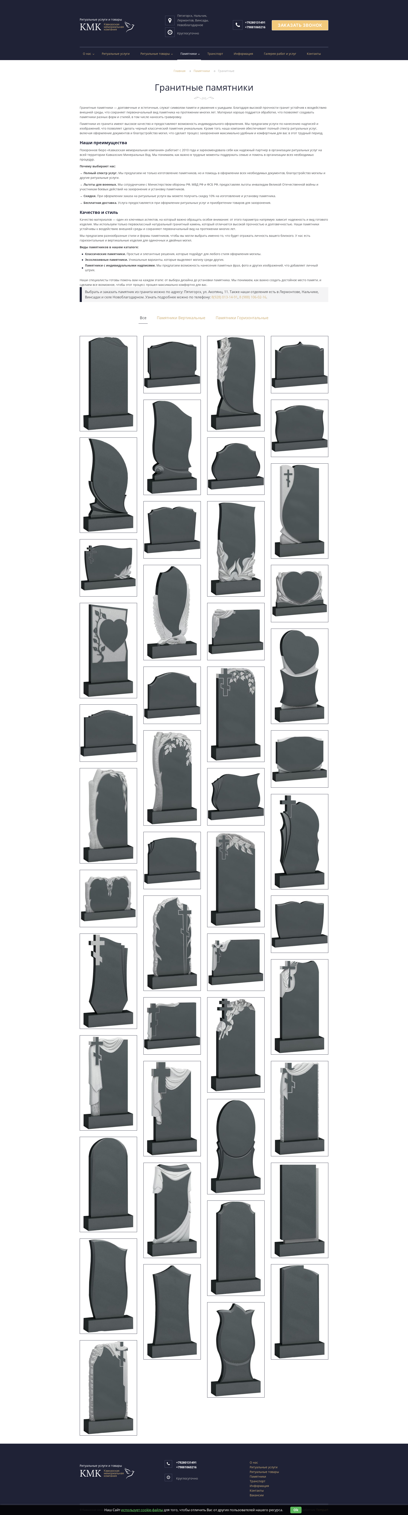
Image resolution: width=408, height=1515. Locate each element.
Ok (295, 1510)
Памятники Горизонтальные (242, 317)
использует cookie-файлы (142, 1510)
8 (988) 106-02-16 (252, 297)
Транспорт (215, 54)
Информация (243, 54)
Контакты (314, 54)
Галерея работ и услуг (280, 54)
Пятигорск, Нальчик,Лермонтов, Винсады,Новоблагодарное (193, 20)
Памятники (188, 54)
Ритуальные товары (155, 54)
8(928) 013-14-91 (224, 297)
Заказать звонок (300, 25)
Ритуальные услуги (116, 54)
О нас (87, 54)
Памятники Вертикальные (181, 317)
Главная (180, 71)
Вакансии (257, 1495)
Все (143, 317)
